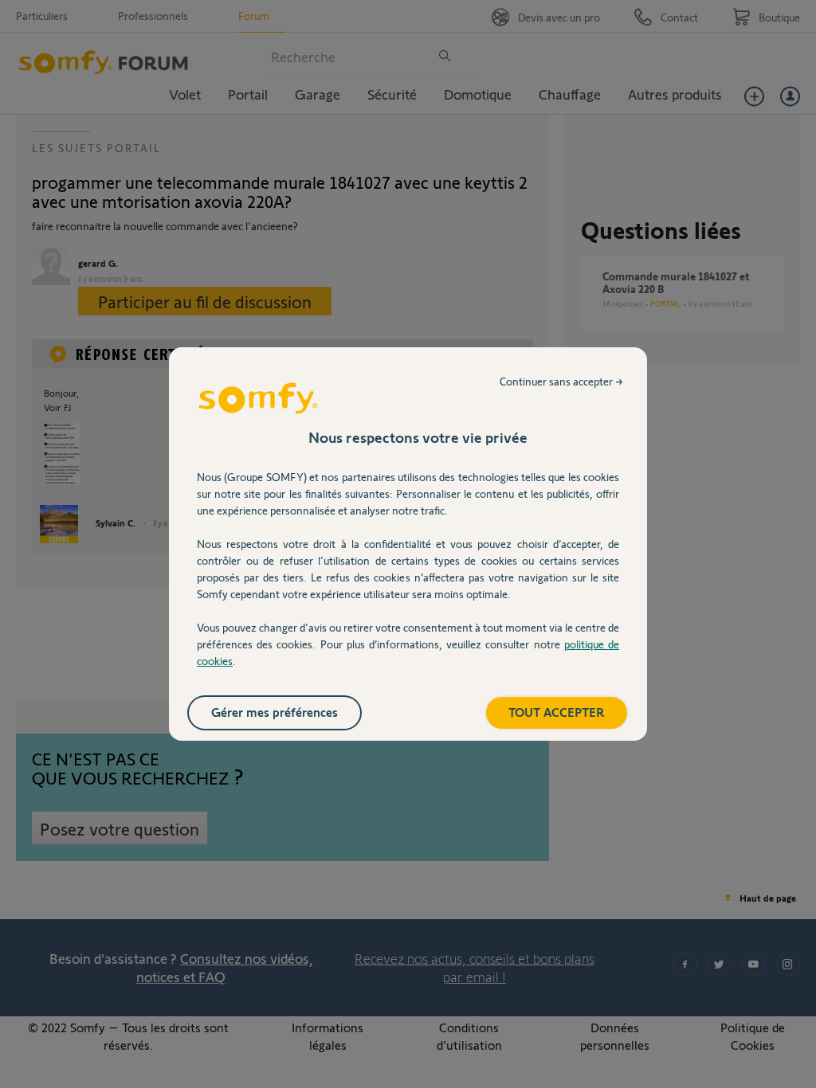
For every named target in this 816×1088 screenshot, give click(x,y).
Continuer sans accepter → (561, 381)
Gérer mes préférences (274, 711)
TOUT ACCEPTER (556, 711)
